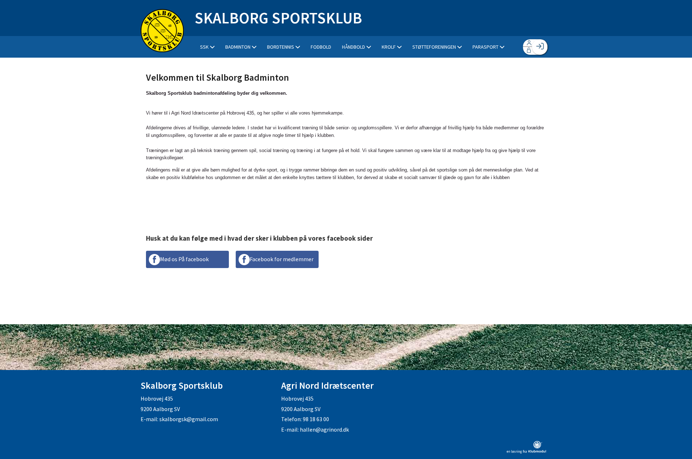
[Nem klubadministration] (526, 451)
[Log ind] (539, 47)
